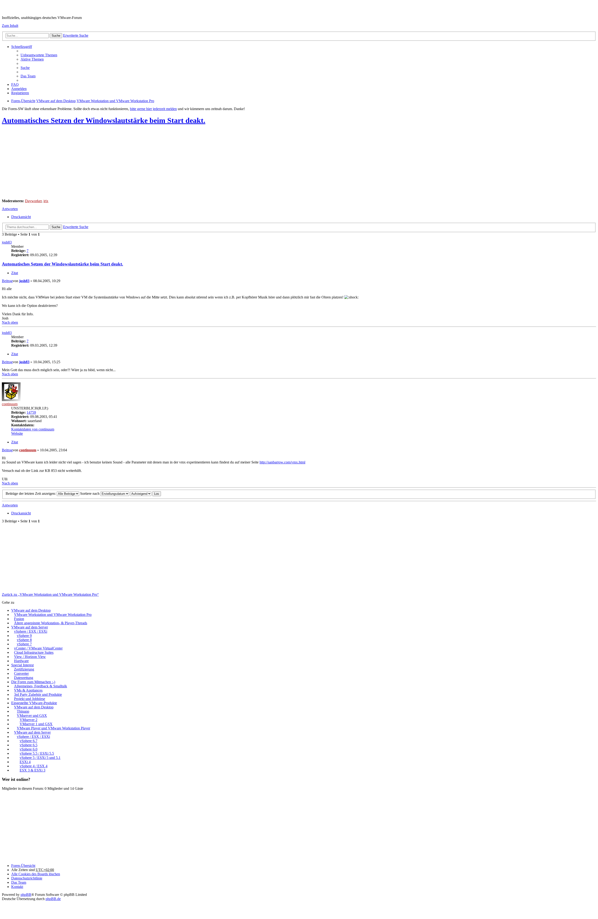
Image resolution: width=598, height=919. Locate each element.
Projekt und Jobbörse (29, 699)
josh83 (7, 242)
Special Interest (22, 665)
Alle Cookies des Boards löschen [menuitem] (35, 874)
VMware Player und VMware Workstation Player (53, 728)
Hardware (21, 661)
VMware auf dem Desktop (31, 610)
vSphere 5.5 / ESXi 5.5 (37, 753)
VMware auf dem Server (29, 627)
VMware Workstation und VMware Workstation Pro (53, 615)
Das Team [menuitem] (28, 76)
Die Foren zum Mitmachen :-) (33, 682)
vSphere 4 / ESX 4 (33, 766)
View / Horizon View (30, 657)
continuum (10, 404)
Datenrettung (23, 678)
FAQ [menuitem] (15, 84)
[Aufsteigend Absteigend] (140, 493)
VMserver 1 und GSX (36, 724)
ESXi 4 (25, 762)
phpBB (26, 895)
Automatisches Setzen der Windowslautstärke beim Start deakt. (103, 120)
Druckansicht (21, 217)
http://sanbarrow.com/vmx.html (282, 462)
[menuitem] (26, 878)
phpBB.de (53, 899)
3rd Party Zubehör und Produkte (38, 694)
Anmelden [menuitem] (19, 89)
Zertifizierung (24, 669)
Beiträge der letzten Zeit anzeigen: (31, 493)
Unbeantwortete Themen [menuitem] (39, 55)
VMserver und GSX (32, 716)
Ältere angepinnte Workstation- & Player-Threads (50, 623)
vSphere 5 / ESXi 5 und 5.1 (40, 758)
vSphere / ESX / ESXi (30, 631)
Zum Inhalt (10, 26)
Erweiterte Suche (75, 35)
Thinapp (23, 711)
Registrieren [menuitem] (20, 93)
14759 (31, 412)
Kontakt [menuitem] (17, 887)
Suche (56, 35)
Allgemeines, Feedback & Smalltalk (40, 686)
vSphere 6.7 (28, 741)
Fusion (19, 619)
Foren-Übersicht (23, 866)
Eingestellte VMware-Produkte (34, 703)
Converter (21, 673)
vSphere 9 (24, 636)
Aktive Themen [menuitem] (32, 59)
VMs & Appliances (28, 690)
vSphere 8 (24, 640)
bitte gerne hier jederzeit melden (153, 109)
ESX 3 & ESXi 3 (32, 770)
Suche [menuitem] (25, 68)
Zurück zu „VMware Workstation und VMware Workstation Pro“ (50, 594)
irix (45, 201)
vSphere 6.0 (28, 749)
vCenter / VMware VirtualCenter (38, 648)
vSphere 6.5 (28, 745)
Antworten (10, 209)
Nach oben (10, 322)
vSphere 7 (24, 644)
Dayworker (33, 201)
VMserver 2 (28, 720)
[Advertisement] (142, 162)
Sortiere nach (90, 493)
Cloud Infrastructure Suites (33, 652)
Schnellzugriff (21, 47)
